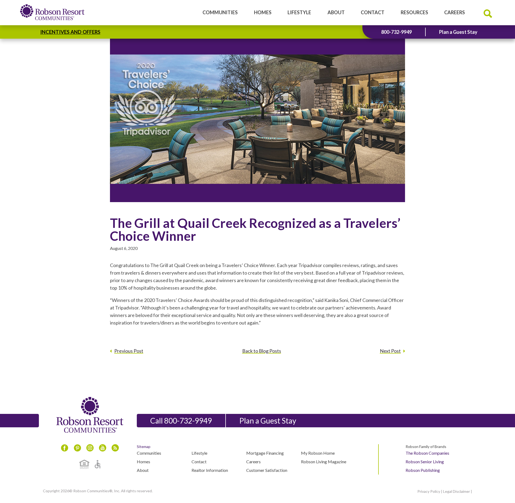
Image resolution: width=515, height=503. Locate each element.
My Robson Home (318, 452)
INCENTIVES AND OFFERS (70, 32)
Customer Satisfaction (266, 470)
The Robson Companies (427, 452)
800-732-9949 (396, 32)
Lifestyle (299, 12)
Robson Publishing (423, 470)
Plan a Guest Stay (458, 32)
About (336, 12)
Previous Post (128, 351)
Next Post (390, 351)
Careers (454, 12)
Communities (220, 12)
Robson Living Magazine (323, 461)
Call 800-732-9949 (181, 420)
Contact (372, 12)
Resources (414, 12)
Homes (262, 12)
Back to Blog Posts (261, 351)
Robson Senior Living (425, 461)
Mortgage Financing (265, 452)
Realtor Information (210, 470)
